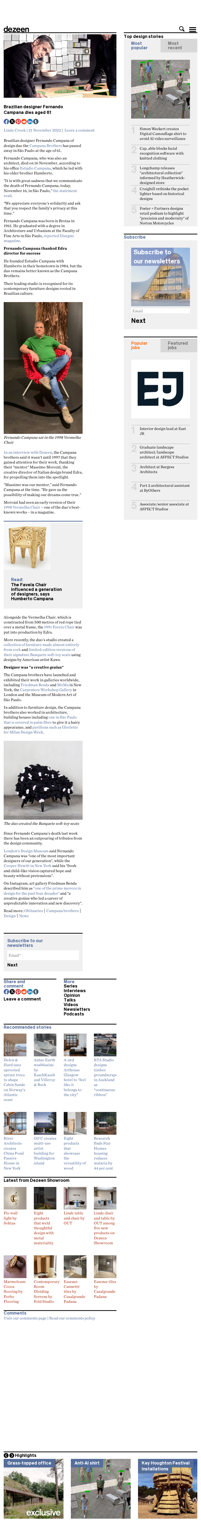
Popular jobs (139, 345)
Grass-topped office (29, 1463)
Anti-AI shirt (87, 1463)
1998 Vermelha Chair (22, 507)
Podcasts (74, 1014)
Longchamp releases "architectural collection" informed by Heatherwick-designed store (162, 175)
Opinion (72, 995)
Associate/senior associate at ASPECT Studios (164, 506)
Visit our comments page (25, 1318)
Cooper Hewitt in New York (27, 865)
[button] (181, 28)
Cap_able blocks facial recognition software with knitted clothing (162, 153)
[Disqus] (60, 1384)
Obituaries (33, 911)
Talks (70, 1000)
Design (10, 916)
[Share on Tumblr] (36, 122)
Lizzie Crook (15, 130)
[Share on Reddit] (24, 122)
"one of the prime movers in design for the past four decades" (42, 890)
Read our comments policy (72, 1318)
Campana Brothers (45, 145)
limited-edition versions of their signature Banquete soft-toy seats (39, 652)
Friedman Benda (35, 684)
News (24, 916)
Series (70, 986)
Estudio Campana (35, 168)
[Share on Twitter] (12, 122)
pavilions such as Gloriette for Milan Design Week (41, 729)
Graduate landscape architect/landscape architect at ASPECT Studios (164, 452)
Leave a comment (79, 130)
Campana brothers (62, 911)
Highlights (26, 1455)
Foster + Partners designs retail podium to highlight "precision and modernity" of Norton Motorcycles (164, 215)
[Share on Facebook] (7, 122)
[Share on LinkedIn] (30, 122)
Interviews (75, 991)
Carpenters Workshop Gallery (46, 689)
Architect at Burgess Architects (157, 469)
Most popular (139, 45)
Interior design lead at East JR (163, 431)
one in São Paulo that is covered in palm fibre (40, 719)
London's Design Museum (26, 850)
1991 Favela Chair (59, 626)
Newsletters (77, 1009)
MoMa (63, 684)
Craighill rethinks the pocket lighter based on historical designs (164, 193)
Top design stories (143, 36)
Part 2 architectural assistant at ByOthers (165, 488)
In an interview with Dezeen (28, 452)
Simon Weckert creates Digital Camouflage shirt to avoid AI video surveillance (163, 133)
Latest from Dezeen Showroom (36, 1180)
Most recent (175, 45)
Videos (71, 1004)
